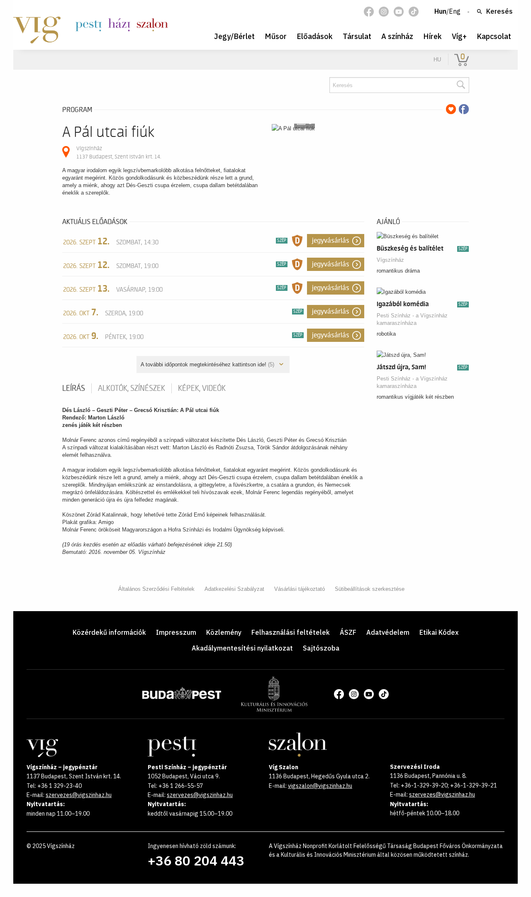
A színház (397, 36)
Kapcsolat (494, 36)
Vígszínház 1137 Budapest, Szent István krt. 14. (118, 152)
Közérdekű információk (109, 632)
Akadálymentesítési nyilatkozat (242, 648)
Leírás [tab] (73, 388)
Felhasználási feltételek (290, 632)
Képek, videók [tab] (202, 388)
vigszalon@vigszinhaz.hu (320, 786)
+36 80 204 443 (196, 860)
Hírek (432, 36)
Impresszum (176, 632)
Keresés (499, 11)
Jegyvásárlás (330, 240)
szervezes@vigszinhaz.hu (79, 795)
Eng (454, 11)
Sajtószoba (321, 648)
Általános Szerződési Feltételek (156, 589)
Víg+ (459, 36)
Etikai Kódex (438, 632)
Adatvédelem (387, 632)
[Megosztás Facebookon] (464, 109)
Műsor (276, 36)
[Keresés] (460, 85)
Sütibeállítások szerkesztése (369, 589)
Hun (440, 11)
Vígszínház (390, 260)
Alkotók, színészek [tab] (131, 388)
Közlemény (223, 632)
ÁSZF (348, 632)
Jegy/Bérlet (234, 36)
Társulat (357, 36)
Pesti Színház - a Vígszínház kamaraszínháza (412, 319)
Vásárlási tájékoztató (299, 589)
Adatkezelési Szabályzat (234, 589)
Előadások (315, 36)
